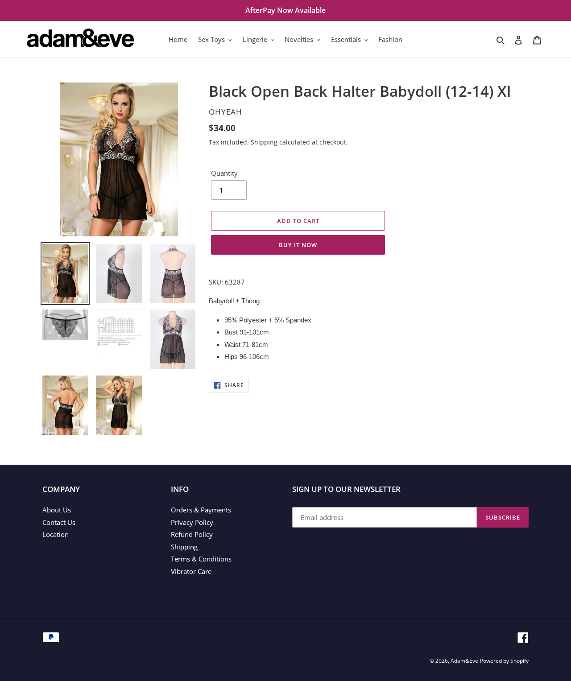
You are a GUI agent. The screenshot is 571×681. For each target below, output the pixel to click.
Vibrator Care (191, 571)
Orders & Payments (201, 509)
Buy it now (298, 245)
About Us (56, 509)
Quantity (224, 173)
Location (55, 534)
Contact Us (58, 522)
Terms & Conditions (201, 558)
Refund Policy (192, 534)
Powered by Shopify (504, 660)
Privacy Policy (192, 522)
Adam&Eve (464, 660)
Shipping (264, 142)
